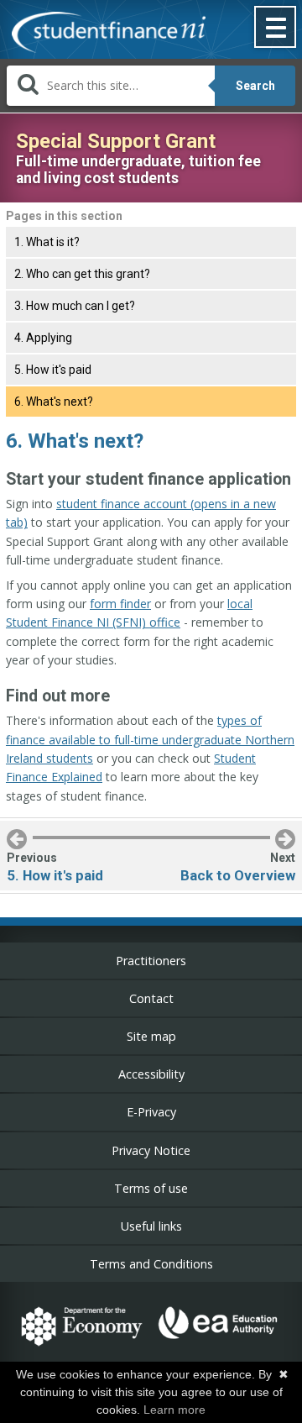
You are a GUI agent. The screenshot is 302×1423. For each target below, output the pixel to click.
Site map (151, 1036)
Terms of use (151, 1188)
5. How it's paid (52, 369)
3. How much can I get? (74, 305)
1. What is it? (47, 242)
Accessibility (151, 1074)
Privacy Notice (151, 1150)
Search (255, 85)
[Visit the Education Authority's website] (218, 1348)
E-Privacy (151, 1112)
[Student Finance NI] (103, 34)
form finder (120, 604)
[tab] (151, 242)
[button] (276, 28)
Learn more (174, 1409)
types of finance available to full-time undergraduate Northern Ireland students (150, 739)
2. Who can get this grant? (82, 274)
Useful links (151, 1226)
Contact (151, 998)
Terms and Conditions (151, 1264)
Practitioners (151, 961)
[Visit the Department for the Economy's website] (81, 1348)
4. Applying (43, 337)
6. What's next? (53, 401)
